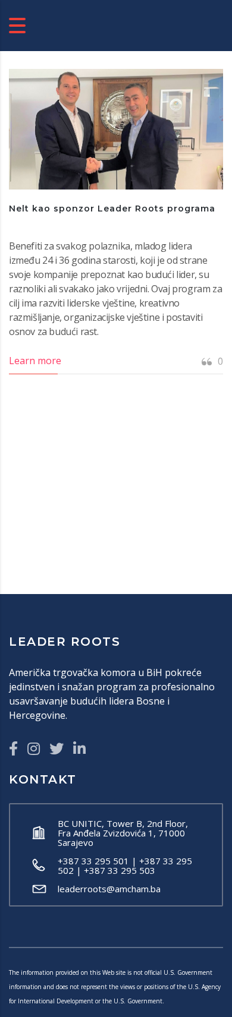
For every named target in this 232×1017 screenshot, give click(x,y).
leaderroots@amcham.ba (109, 889)
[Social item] (13, 748)
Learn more (35, 360)
